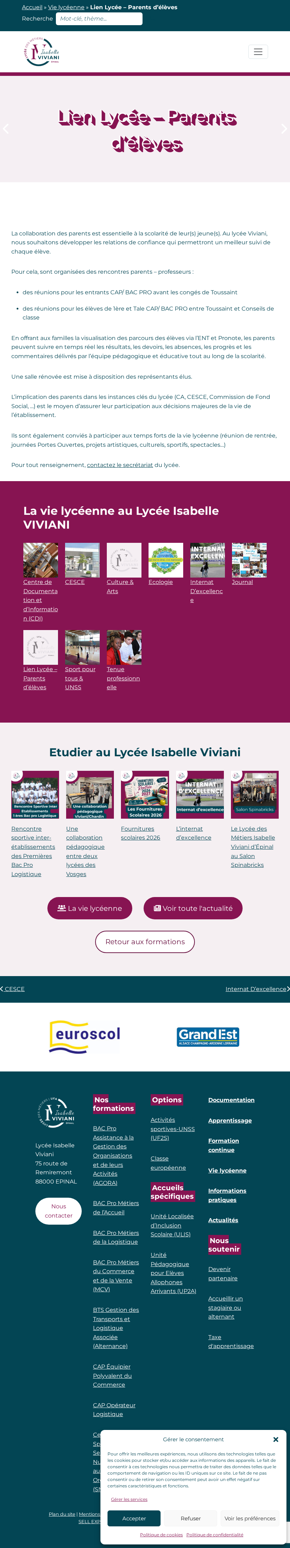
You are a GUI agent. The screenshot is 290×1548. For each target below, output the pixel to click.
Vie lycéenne (66, 7)
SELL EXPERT (94, 1521)
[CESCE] (6, 129)
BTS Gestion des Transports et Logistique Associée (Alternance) (116, 1328)
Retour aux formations (145, 941)
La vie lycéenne (94, 908)
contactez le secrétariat (120, 465)
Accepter (134, 1518)
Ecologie (161, 582)
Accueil (32, 7)
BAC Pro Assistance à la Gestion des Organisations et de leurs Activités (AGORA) (113, 1155)
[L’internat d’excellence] (200, 795)
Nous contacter (58, 1211)
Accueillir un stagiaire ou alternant (225, 1307)
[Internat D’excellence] (283, 129)
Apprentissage (230, 1120)
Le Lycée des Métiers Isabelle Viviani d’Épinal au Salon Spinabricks (253, 846)
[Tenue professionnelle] (124, 647)
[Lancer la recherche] (152, 19)
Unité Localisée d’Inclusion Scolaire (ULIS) (172, 1225)
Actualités (223, 1220)
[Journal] (249, 560)
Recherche (37, 18)
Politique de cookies (161, 1534)
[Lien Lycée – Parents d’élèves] (40, 647)
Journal (242, 582)
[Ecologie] (166, 560)
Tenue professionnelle (123, 678)
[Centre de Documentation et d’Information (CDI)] (40, 560)
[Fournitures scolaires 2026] (145, 795)
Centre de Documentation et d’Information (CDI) (40, 600)
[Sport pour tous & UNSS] (82, 647)
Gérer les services (129, 1499)
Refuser (191, 1518)
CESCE (75, 582)
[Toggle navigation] (258, 52)
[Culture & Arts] (124, 560)
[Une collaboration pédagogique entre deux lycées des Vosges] (90, 795)
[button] (275, 1439)
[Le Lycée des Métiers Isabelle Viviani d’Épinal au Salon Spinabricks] (255, 795)
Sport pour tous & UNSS (80, 678)
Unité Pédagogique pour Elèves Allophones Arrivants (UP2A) (173, 1273)
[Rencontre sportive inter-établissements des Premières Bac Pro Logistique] (35, 795)
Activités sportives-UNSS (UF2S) (173, 1129)
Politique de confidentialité (214, 1534)
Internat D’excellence (206, 591)
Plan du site (62, 1514)
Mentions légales (98, 1514)
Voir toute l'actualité (197, 908)
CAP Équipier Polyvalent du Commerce (112, 1375)
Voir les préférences (250, 1518)
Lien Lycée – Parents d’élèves (40, 678)
